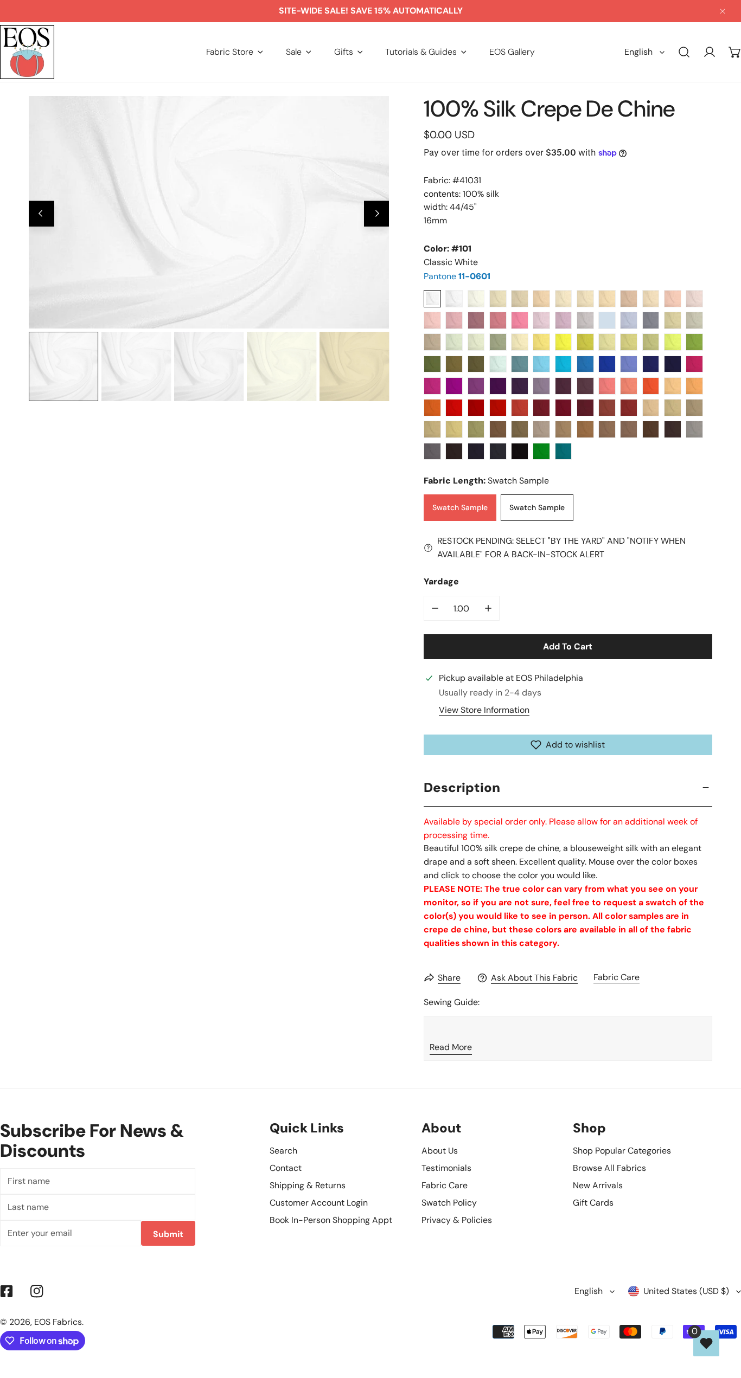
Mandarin (432, 407)
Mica (694, 429)
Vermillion (651, 386)
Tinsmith (432, 451)
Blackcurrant (585, 407)
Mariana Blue (476, 451)
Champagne (498, 298)
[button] (234, 51)
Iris (476, 386)
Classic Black (519, 451)
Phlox (563, 320)
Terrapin (585, 342)
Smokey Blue (651, 320)
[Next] (376, 214)
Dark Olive (476, 364)
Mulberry (476, 320)
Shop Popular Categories (622, 1150)
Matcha (651, 342)
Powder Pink (694, 298)
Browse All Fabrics (609, 1168)
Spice (628, 407)
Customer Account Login (319, 1202)
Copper (607, 407)
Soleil (563, 342)
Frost (454, 342)
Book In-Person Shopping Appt (331, 1220)
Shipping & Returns (308, 1185)
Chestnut (651, 429)
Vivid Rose (432, 386)
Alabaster (476, 298)
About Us (439, 1150)
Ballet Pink (672, 298)
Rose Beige (628, 298)
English (638, 51)
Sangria (454, 386)
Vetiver (432, 364)
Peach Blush (541, 298)
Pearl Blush (651, 298)
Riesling (607, 342)
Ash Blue (607, 320)
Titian (585, 429)
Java (672, 429)
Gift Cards (593, 1202)
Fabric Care (616, 977)
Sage (498, 342)
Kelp (628, 342)
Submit (168, 1234)
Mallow (541, 386)
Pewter (432, 342)
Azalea (694, 364)
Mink (541, 429)
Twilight (628, 320)
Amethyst (563, 386)
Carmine (476, 407)
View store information (484, 710)
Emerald (541, 451)
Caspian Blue (519, 364)
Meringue (519, 342)
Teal (563, 451)
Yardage (441, 581)
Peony (607, 386)
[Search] (684, 52)
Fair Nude (563, 298)
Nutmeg (628, 429)
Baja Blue (563, 364)
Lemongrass (672, 342)
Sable (454, 364)
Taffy (454, 320)
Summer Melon (694, 386)
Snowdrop (498, 364)
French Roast (454, 451)
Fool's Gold (694, 407)
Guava (628, 386)
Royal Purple (519, 386)
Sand (519, 298)
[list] (209, 212)
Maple (607, 429)
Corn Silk (432, 429)
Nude (585, 298)
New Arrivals (598, 1185)
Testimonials (446, 1168)
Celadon (476, 342)
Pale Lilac (585, 320)
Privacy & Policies (456, 1220)
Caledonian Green (694, 342)
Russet (563, 429)
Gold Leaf (454, 429)
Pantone (457, 276)
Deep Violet (498, 386)
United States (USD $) (686, 1291)
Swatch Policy (449, 1202)
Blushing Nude (607, 298)
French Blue (628, 364)
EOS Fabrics (58, 1322)
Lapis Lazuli (607, 364)
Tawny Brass (519, 429)
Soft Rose (432, 320)
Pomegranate (519, 407)
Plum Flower (498, 320)
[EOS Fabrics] (27, 52)
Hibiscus (454, 407)
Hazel (498, 429)
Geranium (519, 320)
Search (283, 1150)
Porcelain (454, 298)
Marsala (563, 407)
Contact (286, 1168)
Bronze (476, 429)
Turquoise (541, 364)
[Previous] (41, 214)
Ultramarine (651, 364)
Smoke (694, 320)
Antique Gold (672, 407)
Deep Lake (585, 364)
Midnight (672, 364)
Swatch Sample (460, 507)
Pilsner (541, 342)
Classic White (432, 298)
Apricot (672, 386)
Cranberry (498, 407)
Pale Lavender (541, 320)
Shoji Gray (672, 320)
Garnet (541, 407)
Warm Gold (651, 407)
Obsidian (498, 451)
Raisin (585, 386)
